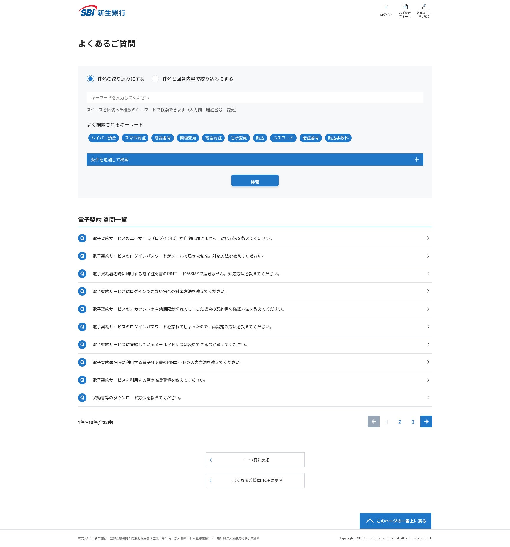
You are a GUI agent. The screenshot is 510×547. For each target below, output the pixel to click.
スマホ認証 (135, 138)
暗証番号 (311, 138)
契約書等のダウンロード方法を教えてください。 (138, 398)
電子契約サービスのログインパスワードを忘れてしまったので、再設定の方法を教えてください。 (183, 327)
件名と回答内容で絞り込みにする (197, 78)
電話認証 (213, 138)
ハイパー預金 (103, 138)
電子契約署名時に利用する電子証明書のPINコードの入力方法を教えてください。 (168, 362)
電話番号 (162, 138)
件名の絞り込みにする (121, 78)
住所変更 (239, 138)
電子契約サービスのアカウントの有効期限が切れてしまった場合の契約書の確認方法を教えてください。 (189, 309)
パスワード (283, 138)
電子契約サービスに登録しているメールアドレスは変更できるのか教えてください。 (171, 344)
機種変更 (188, 138)
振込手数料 (338, 138)
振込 (260, 138)
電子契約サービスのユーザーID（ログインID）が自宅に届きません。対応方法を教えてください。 (183, 238)
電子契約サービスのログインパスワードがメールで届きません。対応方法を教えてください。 (179, 256)
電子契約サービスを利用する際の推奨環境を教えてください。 (150, 380)
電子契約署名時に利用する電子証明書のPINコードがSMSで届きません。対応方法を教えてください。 (187, 273)
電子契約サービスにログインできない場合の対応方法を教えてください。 (161, 291)
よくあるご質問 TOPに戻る (257, 480)
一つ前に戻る (257, 460)
